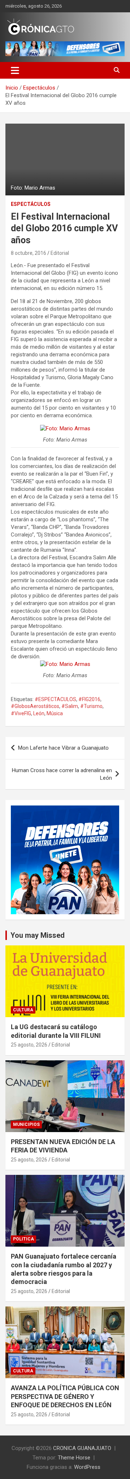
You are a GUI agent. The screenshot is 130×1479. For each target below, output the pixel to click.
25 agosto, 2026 (29, 1045)
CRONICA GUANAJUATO (82, 1448)
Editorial (60, 253)
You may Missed (37, 935)
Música (55, 713)
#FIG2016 (89, 699)
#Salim (69, 706)
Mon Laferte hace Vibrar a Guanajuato (63, 748)
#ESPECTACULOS (55, 699)
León (38, 713)
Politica (23, 1239)
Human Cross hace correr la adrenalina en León (62, 774)
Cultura (23, 1009)
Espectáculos (31, 204)
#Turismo (91, 706)
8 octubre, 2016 (28, 253)
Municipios (26, 1124)
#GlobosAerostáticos (35, 706)
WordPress (87, 1467)
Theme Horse (74, 1457)
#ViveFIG (21, 713)
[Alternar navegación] (15, 70)
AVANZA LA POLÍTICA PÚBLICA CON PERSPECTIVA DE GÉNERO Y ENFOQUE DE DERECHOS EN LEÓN (65, 1396)
